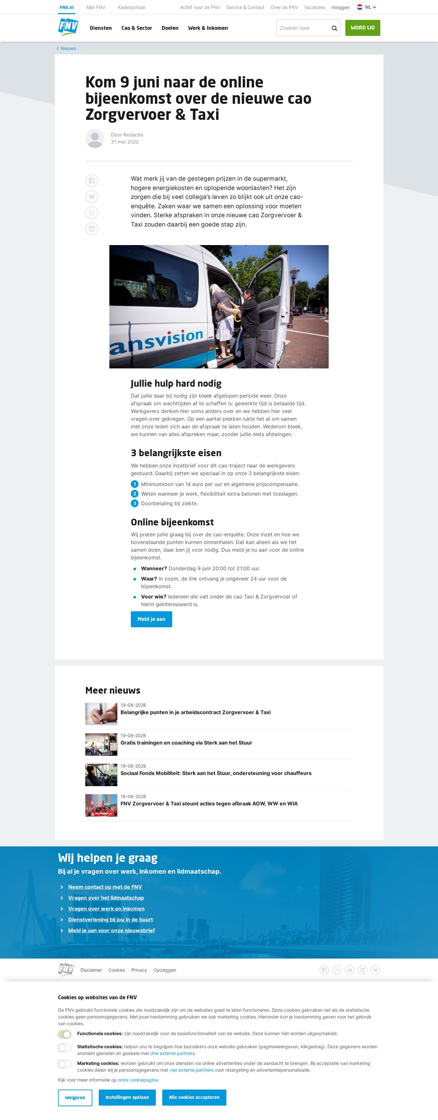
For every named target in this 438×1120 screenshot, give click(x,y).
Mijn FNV (96, 7)
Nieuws (68, 48)
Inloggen (341, 7)
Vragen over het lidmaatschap (106, 897)
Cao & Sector (137, 28)
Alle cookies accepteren (194, 1097)
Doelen (170, 28)
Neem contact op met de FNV (105, 887)
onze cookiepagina (138, 1080)
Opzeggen (165, 970)
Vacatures (314, 7)
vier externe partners (192, 1070)
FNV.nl (67, 7)
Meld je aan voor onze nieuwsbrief (111, 930)
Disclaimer (91, 970)
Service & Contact (245, 7)
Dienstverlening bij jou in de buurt (110, 919)
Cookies (116, 970)
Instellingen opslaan (127, 1097)
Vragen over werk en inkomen (106, 908)
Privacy (139, 970)
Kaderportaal (131, 7)
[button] (366, 7)
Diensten (101, 28)
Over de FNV (284, 7)
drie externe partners (172, 1053)
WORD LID (363, 27)
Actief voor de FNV (200, 7)
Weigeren (75, 1097)
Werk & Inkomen (208, 28)
